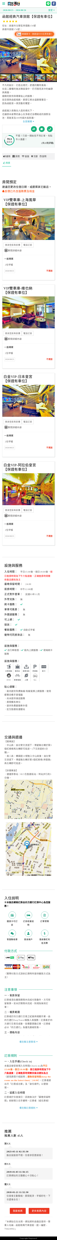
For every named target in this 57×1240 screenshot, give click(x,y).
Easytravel (33, 1238)
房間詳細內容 (15, 250)
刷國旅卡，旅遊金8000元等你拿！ (37, 34)
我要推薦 (18, 1211)
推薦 (8, 163)
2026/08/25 (9, 271)
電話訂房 (27, 245)
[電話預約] (50, 129)
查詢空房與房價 (12, 245)
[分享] (34, 129)
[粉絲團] (42, 129)
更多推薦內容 (39, 1211)
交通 (35, 156)
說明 (44, 156)
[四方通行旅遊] (13, 5)
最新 (8, 156)
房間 (17, 156)
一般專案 (8, 259)
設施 (27, 156)
